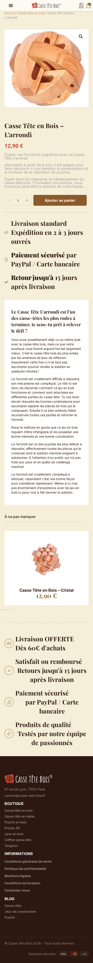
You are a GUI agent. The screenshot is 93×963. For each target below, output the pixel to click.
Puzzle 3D (12, 828)
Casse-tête (13, 905)
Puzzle (10, 917)
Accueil (10, 13)
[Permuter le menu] (11, 5)
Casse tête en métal (20, 816)
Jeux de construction (20, 911)
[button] (81, 36)
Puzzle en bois (16, 822)
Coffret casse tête (18, 839)
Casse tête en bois (31, 13)
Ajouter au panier (60, 200)
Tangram (11, 845)
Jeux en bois (14, 834)
